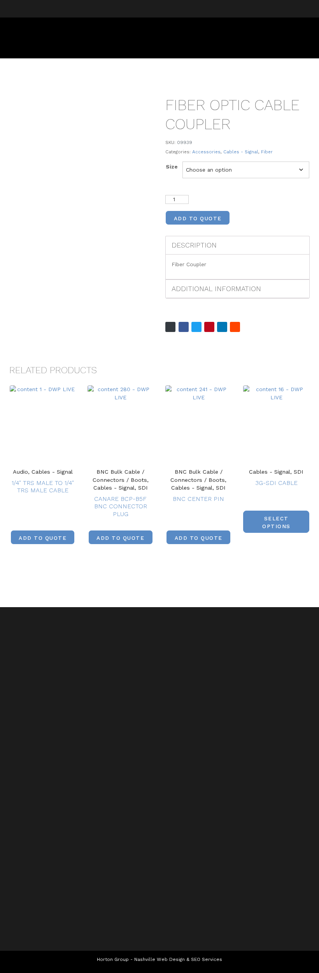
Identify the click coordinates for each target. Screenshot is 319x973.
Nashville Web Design (159, 959)
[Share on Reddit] (235, 327)
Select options (276, 522)
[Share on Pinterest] (209, 327)
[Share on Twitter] (196, 327)
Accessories (206, 152)
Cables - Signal (240, 152)
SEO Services (206, 959)
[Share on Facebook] (184, 327)
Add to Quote (198, 218)
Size (172, 166)
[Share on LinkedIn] (222, 327)
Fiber (267, 152)
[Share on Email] (170, 327)
